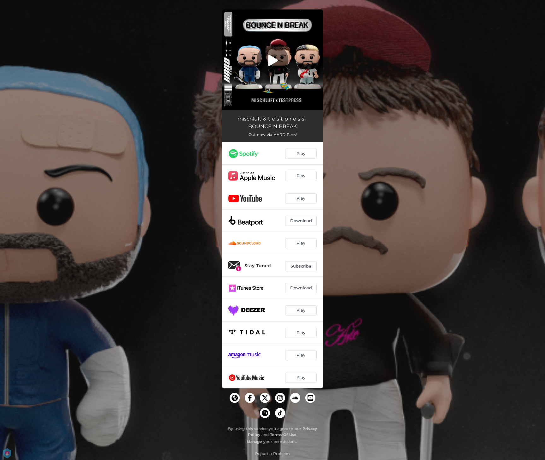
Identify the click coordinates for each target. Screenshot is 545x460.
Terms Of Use (283, 434)
